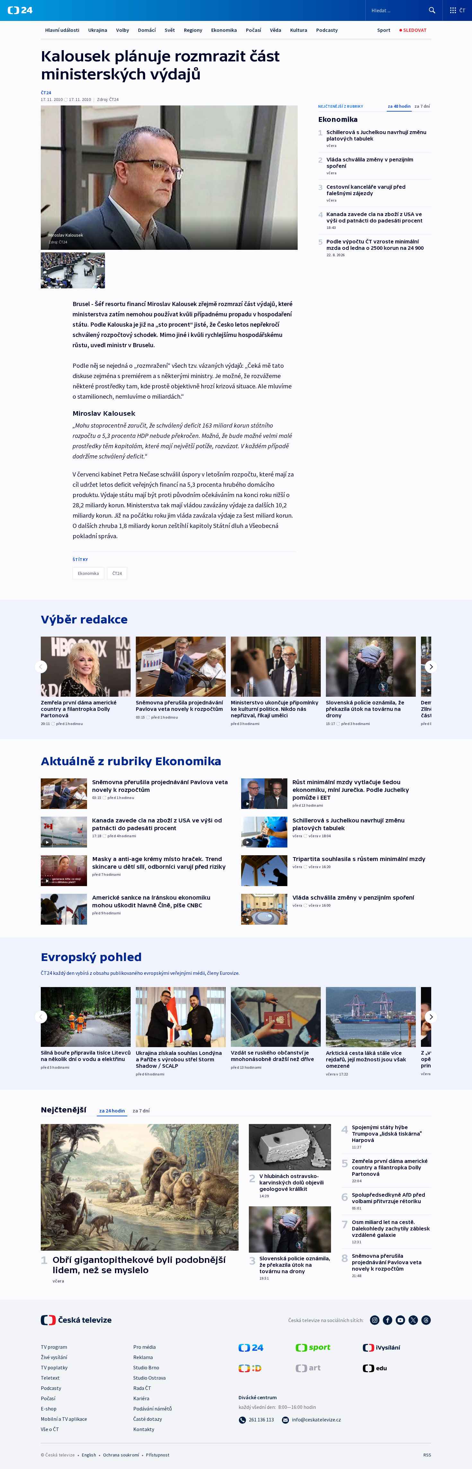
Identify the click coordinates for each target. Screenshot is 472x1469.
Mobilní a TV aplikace (64, 1419)
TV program (54, 1347)
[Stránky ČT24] (251, 1347)
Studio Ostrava (149, 1377)
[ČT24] (20, 10)
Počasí (253, 30)
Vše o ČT (50, 1429)
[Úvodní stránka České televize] (77, 1320)
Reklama (143, 1357)
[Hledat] (432, 10)
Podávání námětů (152, 1408)
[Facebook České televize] (387, 1320)
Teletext (50, 1377)
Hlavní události (62, 30)
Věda (275, 30)
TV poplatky (54, 1367)
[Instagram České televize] (375, 1320)
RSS (427, 1455)
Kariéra (141, 1398)
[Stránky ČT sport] (313, 1347)
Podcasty (327, 30)
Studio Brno (146, 1367)
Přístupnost (157, 1455)
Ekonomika (224, 30)
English (89, 1455)
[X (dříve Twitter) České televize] (413, 1320)
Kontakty (143, 1429)
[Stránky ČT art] (308, 1368)
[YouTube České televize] (400, 1320)
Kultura (298, 30)
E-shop (49, 1408)
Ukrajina (97, 30)
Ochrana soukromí (121, 1455)
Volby (122, 30)
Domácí (147, 30)
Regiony (193, 30)
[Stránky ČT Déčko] (250, 1368)
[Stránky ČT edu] (375, 1368)
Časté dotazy (147, 1419)
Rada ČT (142, 1388)
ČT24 (46, 92)
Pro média (144, 1347)
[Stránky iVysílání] (381, 1347)
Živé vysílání (54, 1357)
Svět (170, 30)
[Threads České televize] (426, 1320)
